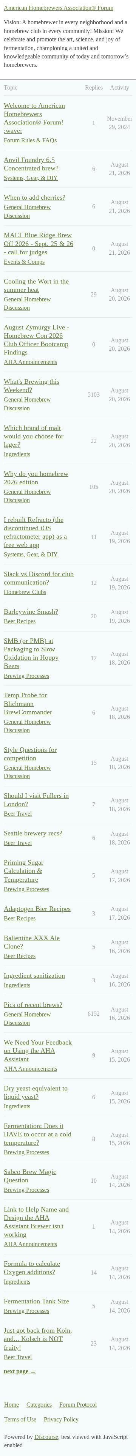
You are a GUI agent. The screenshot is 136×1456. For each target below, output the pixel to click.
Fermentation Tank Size (36, 1301)
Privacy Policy (61, 1419)
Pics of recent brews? (33, 1004)
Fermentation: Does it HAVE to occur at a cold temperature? (37, 1134)
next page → (20, 1371)
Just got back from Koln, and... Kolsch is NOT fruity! (38, 1339)
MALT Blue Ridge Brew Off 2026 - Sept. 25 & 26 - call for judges (38, 243)
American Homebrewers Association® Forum (58, 8)
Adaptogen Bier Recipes (37, 908)
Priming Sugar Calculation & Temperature (23, 871)
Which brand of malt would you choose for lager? (33, 436)
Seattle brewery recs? (33, 833)
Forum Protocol (78, 1404)
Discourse (46, 1437)
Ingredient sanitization (34, 975)
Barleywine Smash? (31, 611)
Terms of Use (20, 1419)
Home (11, 1404)
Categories (39, 1404)
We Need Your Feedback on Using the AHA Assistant (38, 1050)
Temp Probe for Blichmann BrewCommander (28, 703)
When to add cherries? (34, 197)
